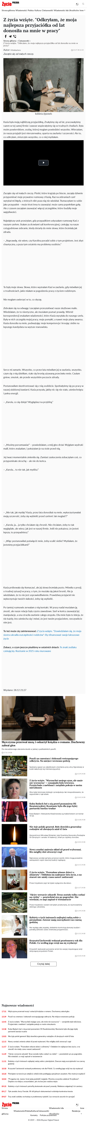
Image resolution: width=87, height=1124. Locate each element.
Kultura (37, 11)
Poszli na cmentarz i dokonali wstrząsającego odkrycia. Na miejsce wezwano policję (41, 1017)
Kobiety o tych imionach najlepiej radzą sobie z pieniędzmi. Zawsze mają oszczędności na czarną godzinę (46, 1062)
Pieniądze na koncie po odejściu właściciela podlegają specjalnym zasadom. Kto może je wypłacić (46, 1074)
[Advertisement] (43, 263)
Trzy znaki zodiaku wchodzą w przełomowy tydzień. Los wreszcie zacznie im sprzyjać (41, 1097)
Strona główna (8, 11)
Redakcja (76, 1111)
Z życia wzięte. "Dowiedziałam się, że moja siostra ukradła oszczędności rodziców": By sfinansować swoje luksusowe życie (42, 635)
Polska (31, 11)
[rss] (76, 4)
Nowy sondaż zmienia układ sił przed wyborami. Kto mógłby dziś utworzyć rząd (39, 1042)
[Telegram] (10, 36)
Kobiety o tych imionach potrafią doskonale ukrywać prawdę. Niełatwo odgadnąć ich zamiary (45, 1086)
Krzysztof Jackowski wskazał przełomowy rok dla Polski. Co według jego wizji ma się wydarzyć (45, 1068)
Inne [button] (82, 11)
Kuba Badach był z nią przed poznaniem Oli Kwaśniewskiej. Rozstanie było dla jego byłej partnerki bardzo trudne (43, 1030)
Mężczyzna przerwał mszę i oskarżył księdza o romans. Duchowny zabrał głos (38, 1011)
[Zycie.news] (10, 3)
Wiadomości (21, 11)
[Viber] (14, 36)
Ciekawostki (47, 11)
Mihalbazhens (16, 50)
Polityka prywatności (48, 1115)
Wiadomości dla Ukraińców (66, 11)
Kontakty (34, 1115)
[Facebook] (5, 36)
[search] (83, 4)
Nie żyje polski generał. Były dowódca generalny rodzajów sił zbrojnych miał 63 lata (41, 1036)
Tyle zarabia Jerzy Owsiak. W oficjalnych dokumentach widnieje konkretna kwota (40, 1091)
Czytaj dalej (43, 964)
